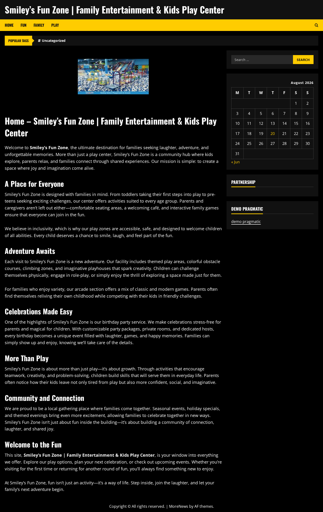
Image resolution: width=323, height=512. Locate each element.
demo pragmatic (246, 221)
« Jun (235, 162)
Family (39, 25)
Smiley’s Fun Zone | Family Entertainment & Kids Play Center (114, 9)
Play (55, 25)
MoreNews (178, 506)
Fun (23, 25)
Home (9, 25)
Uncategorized (53, 40)
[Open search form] (316, 25)
